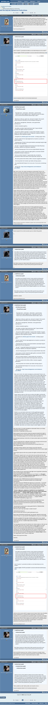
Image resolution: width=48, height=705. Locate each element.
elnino (6, 18)
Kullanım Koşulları (35, 703)
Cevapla (3, 697)
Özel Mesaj (45, 15)
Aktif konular (19, 4)
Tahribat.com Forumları (6, 6)
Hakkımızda (41, 703)
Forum (13, 4)
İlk (13, 12)
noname (6, 37)
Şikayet (39, 15)
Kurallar (31, 4)
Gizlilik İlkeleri (27, 703)
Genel (3, 7)
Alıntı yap (45, 32)
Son (35, 12)
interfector (6, 107)
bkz (46, 52)
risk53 (6, 231)
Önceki (16, 12)
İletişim (46, 703)
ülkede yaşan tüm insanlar (28, 136)
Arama (37, 4)
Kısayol (34, 15)
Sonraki (31, 12)
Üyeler (26, 4)
